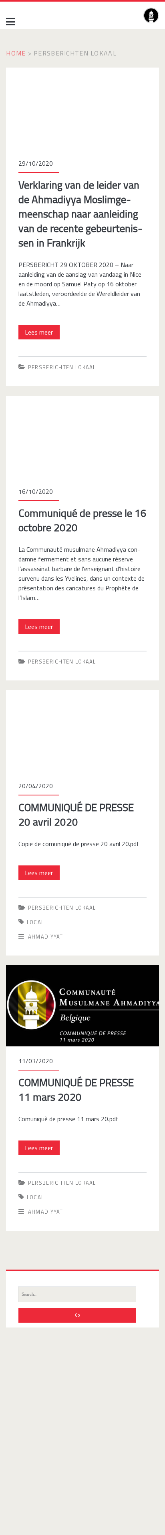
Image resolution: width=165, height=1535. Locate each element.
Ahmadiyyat (45, 937)
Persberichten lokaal (62, 367)
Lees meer (42, 333)
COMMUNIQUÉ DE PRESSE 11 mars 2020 (63, 970)
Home (16, 53)
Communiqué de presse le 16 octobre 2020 (64, 400)
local (35, 922)
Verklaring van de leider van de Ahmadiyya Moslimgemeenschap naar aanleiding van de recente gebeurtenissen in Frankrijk (80, 82)
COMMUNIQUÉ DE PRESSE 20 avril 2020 (61, 695)
